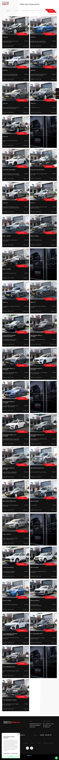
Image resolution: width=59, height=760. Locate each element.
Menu (54, 3)
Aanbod (41, 3)
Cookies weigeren (15, 753)
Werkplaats (25, 743)
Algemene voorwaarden (48, 743)
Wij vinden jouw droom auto (38, 128)
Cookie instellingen (6, 753)
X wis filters (53, 14)
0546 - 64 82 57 (46, 735)
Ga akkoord (11, 756)
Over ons (33, 743)
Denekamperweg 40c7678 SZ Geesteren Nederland (35, 725)
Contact (48, 3)
